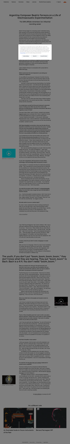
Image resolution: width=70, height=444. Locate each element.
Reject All (34, 56)
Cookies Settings (26, 56)
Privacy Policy (22, 53)
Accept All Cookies (44, 56)
